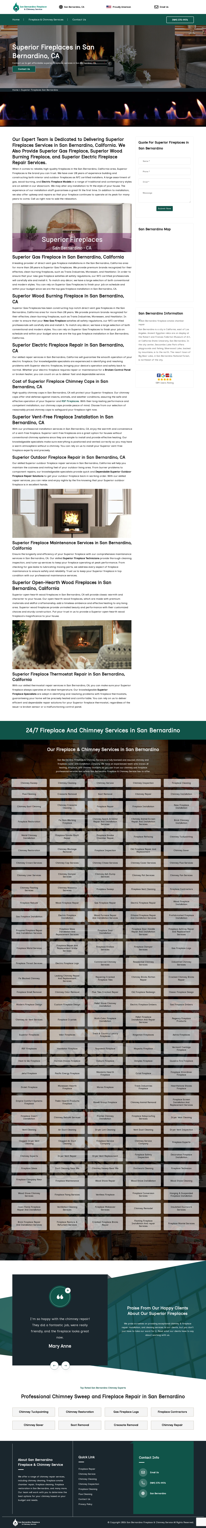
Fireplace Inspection (105, 850)
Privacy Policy (85, 1504)
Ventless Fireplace (105, 1194)
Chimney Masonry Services (67, 889)
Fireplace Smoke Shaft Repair (67, 836)
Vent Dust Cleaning (143, 1129)
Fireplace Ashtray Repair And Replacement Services (181, 932)
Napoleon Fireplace (105, 1048)
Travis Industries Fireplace (143, 1087)
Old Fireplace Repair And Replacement (143, 850)
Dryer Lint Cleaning (105, 1129)
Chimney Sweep (29, 783)
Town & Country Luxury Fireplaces (105, 1034)
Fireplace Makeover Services (105, 1208)
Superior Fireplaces (29, 1034)
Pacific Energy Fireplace (67, 1073)
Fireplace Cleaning (181, 783)
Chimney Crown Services (29, 862)
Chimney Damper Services (67, 875)
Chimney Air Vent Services (29, 1019)
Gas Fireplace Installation (29, 916)
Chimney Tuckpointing (181, 836)
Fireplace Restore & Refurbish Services (67, 1223)
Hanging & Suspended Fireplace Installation (181, 1194)
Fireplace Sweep (105, 889)
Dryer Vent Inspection (181, 1129)
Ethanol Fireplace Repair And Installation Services (143, 916)
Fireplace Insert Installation (29, 1117)
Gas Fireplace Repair (105, 902)
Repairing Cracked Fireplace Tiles (105, 978)
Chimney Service (105, 783)
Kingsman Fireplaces (143, 1034)
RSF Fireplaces (29, 1048)
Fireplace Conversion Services (143, 1194)
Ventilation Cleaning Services (67, 1208)
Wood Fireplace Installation (181, 902)
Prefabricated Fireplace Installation (181, 916)
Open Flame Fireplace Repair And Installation (29, 1208)
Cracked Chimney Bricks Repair (181, 978)
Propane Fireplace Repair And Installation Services (29, 931)
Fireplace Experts (181, 1142)
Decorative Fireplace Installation (181, 1156)
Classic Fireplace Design (181, 992)
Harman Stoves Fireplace (67, 1061)
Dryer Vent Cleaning (181, 1117)
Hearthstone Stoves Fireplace (181, 1087)
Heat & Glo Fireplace (29, 1061)
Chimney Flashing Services (29, 889)
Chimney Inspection (143, 783)
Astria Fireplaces (181, 1034)
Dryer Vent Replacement (105, 1156)
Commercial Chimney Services (105, 963)
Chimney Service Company (143, 1142)
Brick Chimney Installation (181, 821)
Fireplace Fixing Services (67, 1194)
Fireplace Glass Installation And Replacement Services (67, 932)
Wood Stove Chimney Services (29, 1194)
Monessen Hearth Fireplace (67, 1087)
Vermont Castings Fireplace (181, 1048)
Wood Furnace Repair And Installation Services (105, 916)
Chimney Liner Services (29, 875)
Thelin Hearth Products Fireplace (67, 1102)
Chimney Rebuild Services (67, 1117)
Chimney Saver (181, 850)
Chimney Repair (143, 794)
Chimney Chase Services (105, 862)
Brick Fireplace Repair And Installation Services (29, 1223)
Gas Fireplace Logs (181, 948)
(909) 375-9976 (180, 19)
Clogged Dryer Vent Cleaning (29, 1142)
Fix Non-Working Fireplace (67, 821)
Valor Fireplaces (67, 1034)
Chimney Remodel (143, 1208)
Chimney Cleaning (67, 783)
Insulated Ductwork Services (181, 1208)
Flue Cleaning (29, 794)
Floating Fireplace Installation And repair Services (143, 1223)
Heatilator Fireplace (67, 1048)
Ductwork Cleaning (143, 1168)
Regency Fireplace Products (181, 1019)
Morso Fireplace (105, 1087)
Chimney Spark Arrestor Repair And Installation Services (105, 822)
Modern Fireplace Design (29, 1004)
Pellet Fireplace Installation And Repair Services (143, 1020)
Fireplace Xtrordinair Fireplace (181, 1073)
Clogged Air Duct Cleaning (67, 1142)
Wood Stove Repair (105, 1180)
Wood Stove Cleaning (181, 1180)
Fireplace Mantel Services (181, 1223)
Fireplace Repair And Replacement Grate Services (67, 948)
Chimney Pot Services (143, 875)
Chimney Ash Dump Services (105, 875)
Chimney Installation (181, 794)
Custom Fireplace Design (67, 1004)
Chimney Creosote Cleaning (67, 806)
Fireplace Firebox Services (105, 948)
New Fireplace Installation (181, 806)
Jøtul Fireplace (29, 1073)
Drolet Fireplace (29, 1087)
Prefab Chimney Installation (105, 1117)
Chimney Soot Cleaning (29, 806)
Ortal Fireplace (143, 1073)
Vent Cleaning (29, 1129)
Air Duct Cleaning (67, 1129)
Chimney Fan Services (181, 875)
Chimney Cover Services (143, 862)
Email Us (164, 7)
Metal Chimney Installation (29, 836)
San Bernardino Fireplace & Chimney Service (150, 1522)
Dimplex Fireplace (143, 1061)
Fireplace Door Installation (105, 931)
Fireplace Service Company (105, 1142)
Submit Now (164, 208)
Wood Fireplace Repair (67, 902)
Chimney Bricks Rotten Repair (143, 978)
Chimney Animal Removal (143, 1102)
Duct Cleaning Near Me (67, 1168)
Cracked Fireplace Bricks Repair (105, 1223)
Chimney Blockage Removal (67, 850)
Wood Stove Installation (143, 1180)
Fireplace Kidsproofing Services (143, 1117)
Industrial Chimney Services (181, 963)
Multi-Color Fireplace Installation (105, 1019)
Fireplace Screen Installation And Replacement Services (181, 1102)
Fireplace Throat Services (29, 963)
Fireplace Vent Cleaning (143, 889)
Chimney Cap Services (67, 862)
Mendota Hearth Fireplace (105, 1073)
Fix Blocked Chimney (29, 978)
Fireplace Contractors (181, 889)
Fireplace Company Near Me (29, 1180)
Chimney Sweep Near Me (105, 1168)
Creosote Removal (67, 794)
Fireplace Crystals (67, 1019)
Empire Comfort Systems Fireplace (29, 1102)
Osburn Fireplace (105, 1061)
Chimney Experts (29, 1156)
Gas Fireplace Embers (181, 1004)
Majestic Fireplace (143, 1048)
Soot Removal (105, 794)
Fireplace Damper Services (143, 948)
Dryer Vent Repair (67, 1156)
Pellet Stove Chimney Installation (105, 1004)
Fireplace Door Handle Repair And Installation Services (143, 932)
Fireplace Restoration (29, 821)
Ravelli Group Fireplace (105, 1102)
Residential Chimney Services (143, 963)
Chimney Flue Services (181, 862)
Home (15, 19)
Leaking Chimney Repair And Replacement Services (67, 978)
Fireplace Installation (143, 806)
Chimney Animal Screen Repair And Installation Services (143, 822)
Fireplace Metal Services (29, 948)
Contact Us (79, 19)
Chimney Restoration (29, 850)
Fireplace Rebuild (29, 902)
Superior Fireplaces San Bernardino (39, 90)
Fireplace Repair (105, 806)
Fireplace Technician (181, 1168)
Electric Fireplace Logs (67, 963)
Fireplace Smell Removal (29, 992)
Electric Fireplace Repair (143, 902)
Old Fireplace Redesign (143, 992)
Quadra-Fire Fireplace (181, 1061)
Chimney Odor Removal (67, 992)
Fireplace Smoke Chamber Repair (105, 836)
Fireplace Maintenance (67, 1180)
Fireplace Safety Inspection (143, 1156)
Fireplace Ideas (29, 1168)
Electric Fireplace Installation (67, 916)
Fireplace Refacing (143, 836)
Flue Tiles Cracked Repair (105, 992)
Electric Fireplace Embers (143, 1004)
